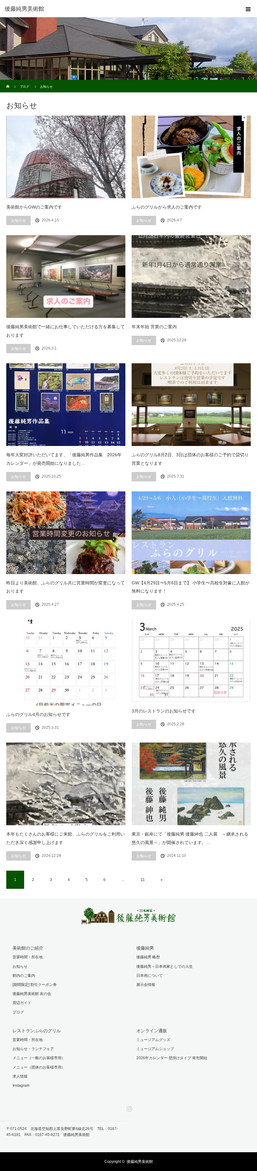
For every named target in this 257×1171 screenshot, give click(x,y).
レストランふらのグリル (37, 1030)
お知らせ (18, 220)
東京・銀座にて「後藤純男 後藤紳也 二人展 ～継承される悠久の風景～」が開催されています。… (190, 838)
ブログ (18, 1012)
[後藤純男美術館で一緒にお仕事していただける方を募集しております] (65, 276)
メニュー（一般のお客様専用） (39, 1058)
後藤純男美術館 (140, 1161)
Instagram (21, 1085)
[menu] (248, 9)
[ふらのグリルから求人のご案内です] (191, 157)
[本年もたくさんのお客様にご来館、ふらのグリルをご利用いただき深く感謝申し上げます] (65, 784)
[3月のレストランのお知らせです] (191, 660)
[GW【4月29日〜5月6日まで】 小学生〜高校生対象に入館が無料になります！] (191, 532)
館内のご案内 (24, 975)
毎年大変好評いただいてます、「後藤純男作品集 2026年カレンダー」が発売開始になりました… (64, 459)
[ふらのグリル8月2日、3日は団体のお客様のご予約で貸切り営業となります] (191, 404)
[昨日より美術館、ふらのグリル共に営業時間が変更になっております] (65, 532)
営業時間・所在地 (28, 957)
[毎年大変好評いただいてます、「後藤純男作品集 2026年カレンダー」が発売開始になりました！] (65, 404)
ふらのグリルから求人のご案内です (167, 207)
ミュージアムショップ (155, 1049)
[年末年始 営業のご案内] (191, 276)
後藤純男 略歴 (148, 957)
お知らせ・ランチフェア (33, 1049)
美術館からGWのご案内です (34, 207)
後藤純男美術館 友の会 (32, 994)
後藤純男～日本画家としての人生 (164, 966)
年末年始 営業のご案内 (154, 326)
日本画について (149, 975)
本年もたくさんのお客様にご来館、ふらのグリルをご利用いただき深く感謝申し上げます (65, 838)
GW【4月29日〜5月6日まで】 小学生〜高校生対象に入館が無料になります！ (190, 587)
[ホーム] (8, 82)
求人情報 (20, 1076)
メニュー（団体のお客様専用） (39, 1067)
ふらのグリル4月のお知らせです (38, 714)
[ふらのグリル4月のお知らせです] (65, 662)
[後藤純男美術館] (119, 9)
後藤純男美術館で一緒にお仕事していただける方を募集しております (65, 331)
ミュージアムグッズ (153, 1040)
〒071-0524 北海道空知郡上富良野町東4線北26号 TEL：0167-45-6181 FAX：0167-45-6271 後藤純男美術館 (62, 1132)
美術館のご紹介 (28, 948)
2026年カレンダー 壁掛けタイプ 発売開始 (171, 1058)
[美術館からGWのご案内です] (65, 157)
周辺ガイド (22, 1003)
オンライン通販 (151, 1030)
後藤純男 (145, 948)
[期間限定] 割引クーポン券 (35, 984)
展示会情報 (145, 984)
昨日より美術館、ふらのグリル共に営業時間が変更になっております (65, 587)
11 (143, 880)
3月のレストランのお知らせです (164, 710)
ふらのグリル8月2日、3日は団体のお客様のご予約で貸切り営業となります (190, 459)
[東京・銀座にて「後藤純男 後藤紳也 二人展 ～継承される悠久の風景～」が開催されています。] (191, 784)
